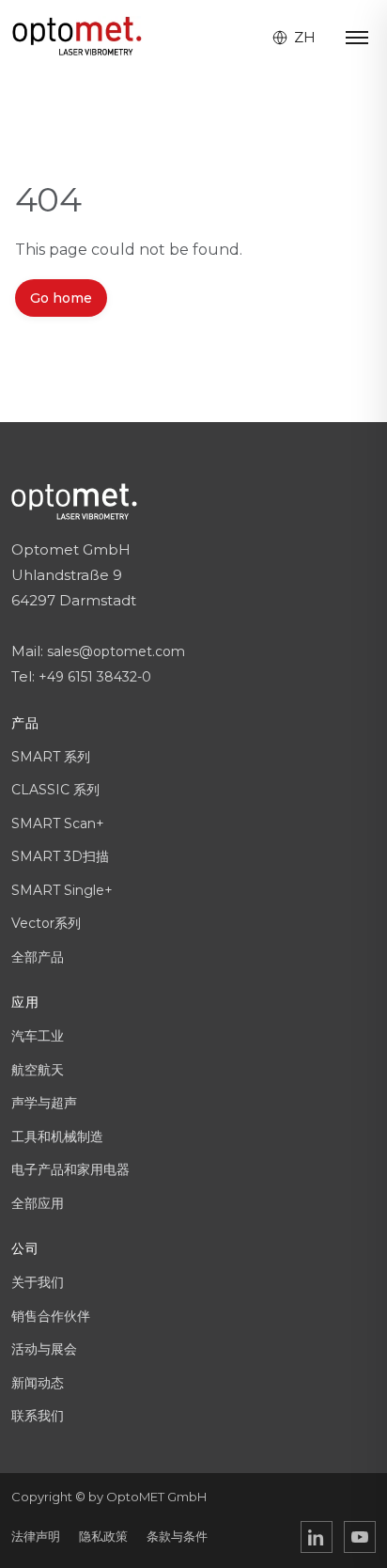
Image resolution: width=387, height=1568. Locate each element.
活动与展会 (44, 1349)
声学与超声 (44, 1102)
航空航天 (37, 1069)
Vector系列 (46, 923)
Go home (61, 298)
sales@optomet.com (116, 651)
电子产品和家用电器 (70, 1169)
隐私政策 (103, 1536)
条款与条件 (177, 1536)
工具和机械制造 (57, 1136)
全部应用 (37, 1203)
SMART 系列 (50, 756)
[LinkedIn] (317, 1537)
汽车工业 (37, 1035)
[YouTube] (360, 1537)
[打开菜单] (357, 38)
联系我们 (37, 1415)
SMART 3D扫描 (60, 856)
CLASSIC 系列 (55, 789)
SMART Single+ (62, 890)
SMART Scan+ (57, 823)
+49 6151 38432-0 (95, 676)
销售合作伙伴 (50, 1316)
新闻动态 (37, 1382)
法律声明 (35, 1536)
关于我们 (37, 1282)
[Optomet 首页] (77, 37)
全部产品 (37, 957)
